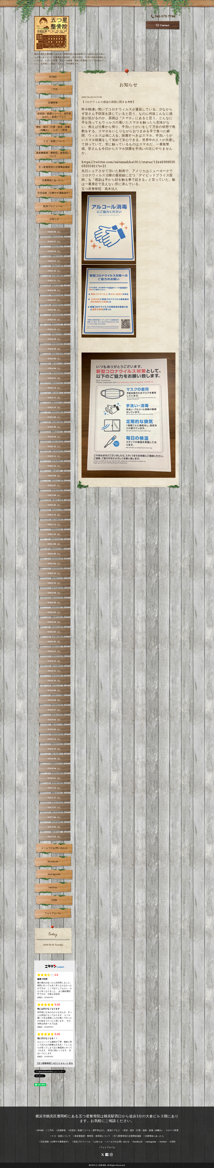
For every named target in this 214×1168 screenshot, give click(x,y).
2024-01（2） (54, 378)
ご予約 (54, 89)
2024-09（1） (54, 339)
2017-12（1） (54, 788)
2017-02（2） (54, 836)
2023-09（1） (54, 417)
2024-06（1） (54, 358)
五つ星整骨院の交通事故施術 (54, 167)
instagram (54, 874)
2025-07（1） (54, 300)
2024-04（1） (54, 368)
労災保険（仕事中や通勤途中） (54, 192)
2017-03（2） (54, 827)
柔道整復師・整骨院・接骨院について (53, 154)
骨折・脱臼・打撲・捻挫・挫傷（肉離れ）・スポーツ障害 (53, 128)
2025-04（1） (54, 310)
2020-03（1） (54, 632)
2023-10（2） (54, 407)
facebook (53, 861)
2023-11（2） (54, 397)
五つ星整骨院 (100, 1165)
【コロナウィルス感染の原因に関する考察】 (108, 101)
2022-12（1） (54, 446)
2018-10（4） (54, 749)
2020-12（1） (54, 573)
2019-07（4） (54, 710)
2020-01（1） (54, 651)
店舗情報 (53, 102)
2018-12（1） (54, 739)
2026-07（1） (54, 241)
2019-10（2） (54, 680)
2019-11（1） (54, 671)
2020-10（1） (54, 583)
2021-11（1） (54, 524)
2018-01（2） (54, 778)
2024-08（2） (54, 349)
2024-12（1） (54, 329)
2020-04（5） (54, 622)
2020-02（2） (54, 641)
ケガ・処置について (54, 141)
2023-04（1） (54, 436)
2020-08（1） (54, 602)
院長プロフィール (52, 206)
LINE (54, 900)
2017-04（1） (54, 817)
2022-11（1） (54, 456)
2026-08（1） (54, 232)
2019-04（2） (54, 719)
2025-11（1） (54, 280)
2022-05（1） (54, 505)
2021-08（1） (54, 553)
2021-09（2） (54, 544)
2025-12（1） (54, 271)
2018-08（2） (54, 758)
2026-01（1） (54, 261)
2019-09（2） (54, 690)
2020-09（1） (54, 592)
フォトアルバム (52, 913)
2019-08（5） (54, 700)
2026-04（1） (54, 251)
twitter (52, 887)
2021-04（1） (54, 563)
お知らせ (54, 218)
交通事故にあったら (53, 180)
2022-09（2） (54, 475)
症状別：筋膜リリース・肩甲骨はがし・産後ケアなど (54, 115)
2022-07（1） (54, 485)
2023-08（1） (54, 427)
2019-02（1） (54, 729)
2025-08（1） (54, 290)
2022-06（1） (54, 495)
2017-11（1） (54, 797)
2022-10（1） (54, 466)
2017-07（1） (54, 807)
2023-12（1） (54, 388)
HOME (53, 76)
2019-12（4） (54, 661)
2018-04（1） (54, 768)
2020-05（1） (54, 612)
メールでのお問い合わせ (54, 848)
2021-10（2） (54, 534)
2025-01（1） (54, 319)
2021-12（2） (54, 514)
